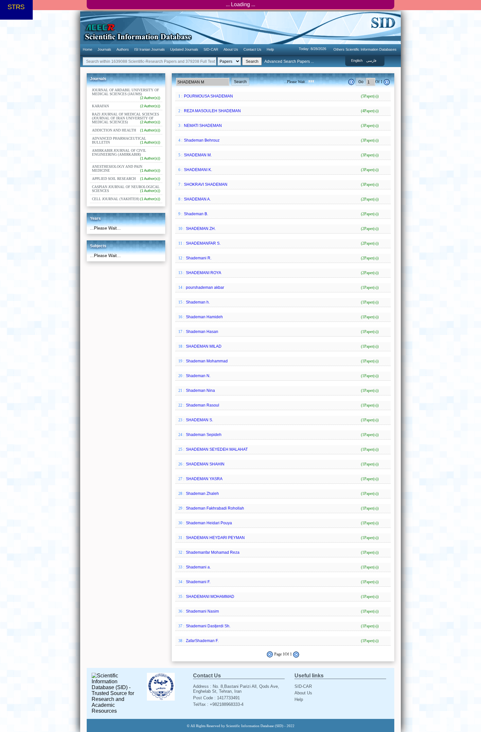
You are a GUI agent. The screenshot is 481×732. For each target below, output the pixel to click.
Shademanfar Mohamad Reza (282, 552)
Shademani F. (282, 582)
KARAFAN (126, 106)
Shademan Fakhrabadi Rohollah (282, 508)
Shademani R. (282, 258)
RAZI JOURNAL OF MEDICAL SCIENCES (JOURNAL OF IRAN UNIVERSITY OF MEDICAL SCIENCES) (126, 118)
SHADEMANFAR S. (282, 243)
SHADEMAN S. (282, 420)
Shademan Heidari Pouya (282, 523)
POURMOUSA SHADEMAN (281, 96)
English (357, 60)
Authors (122, 49)
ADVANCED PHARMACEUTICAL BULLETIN (126, 140)
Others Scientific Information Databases (365, 49)
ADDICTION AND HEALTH (126, 130)
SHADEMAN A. (281, 199)
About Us (230, 49)
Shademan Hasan (282, 331)
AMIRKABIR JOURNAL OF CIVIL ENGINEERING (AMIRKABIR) (126, 154)
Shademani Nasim (282, 611)
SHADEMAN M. (281, 155)
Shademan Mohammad (282, 361)
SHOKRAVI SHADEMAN (281, 184)
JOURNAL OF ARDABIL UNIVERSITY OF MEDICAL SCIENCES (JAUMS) (126, 94)
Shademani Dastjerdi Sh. (282, 626)
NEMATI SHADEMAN (281, 125)
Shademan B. (281, 214)
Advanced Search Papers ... (289, 61)
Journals (104, 49)
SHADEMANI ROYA (282, 272)
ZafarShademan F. (282, 640)
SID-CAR (211, 49)
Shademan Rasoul (282, 405)
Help (270, 49)
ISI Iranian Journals (149, 49)
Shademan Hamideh (282, 317)
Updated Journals (184, 49)
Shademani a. (282, 567)
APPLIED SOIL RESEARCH (126, 179)
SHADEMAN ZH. (282, 228)
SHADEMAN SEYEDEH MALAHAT (282, 449)
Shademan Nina (282, 390)
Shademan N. (282, 376)
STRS (16, 6)
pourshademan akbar (282, 287)
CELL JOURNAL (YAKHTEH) (126, 199)
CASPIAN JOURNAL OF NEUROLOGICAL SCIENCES (126, 189)
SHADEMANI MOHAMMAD (282, 596)
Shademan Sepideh (282, 434)
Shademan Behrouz (281, 140)
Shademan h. (282, 302)
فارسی (371, 60)
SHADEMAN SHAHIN (282, 464)
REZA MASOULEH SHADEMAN (281, 111)
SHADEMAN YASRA (282, 479)
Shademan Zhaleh (282, 493)
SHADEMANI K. (281, 169)
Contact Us (252, 49)
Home (87, 49)
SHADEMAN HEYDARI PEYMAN (282, 537)
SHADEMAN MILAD (282, 346)
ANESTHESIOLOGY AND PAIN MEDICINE (126, 168)
